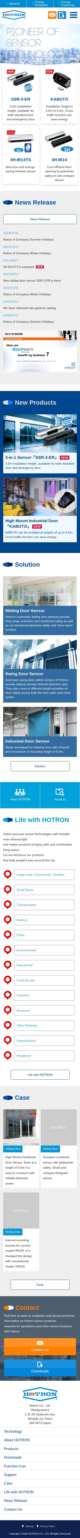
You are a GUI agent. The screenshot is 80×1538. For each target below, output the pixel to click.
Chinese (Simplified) (41, 4)
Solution (40, 766)
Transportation (26, 904)
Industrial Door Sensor (27, 741)
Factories (23, 995)
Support (10, 1475)
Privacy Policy (47, 1526)
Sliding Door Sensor (25, 610)
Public (21, 935)
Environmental (26, 950)
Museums (23, 1010)
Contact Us (40, 1350)
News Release (40, 219)
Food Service (26, 980)
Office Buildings (27, 1025)
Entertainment (26, 1040)
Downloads (40, 1371)
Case (40, 1284)
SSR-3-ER (20, 99)
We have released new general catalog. (30, 308)
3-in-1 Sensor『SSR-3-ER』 (32, 457)
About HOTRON (20, 799)
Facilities (40, 874)
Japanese (14, 3)
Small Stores (25, 890)
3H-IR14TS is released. (23, 267)
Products (59, 799)
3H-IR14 (59, 160)
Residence (24, 1055)
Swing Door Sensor (24, 674)
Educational (24, 965)
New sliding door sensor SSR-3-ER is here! (32, 280)
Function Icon (15, 1466)
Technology (13, 1431)
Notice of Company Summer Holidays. (29, 239)
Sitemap (29, 1526)
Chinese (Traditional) (68, 4)
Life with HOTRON (40, 1074)
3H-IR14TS (20, 160)
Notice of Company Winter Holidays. (27, 253)
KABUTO (59, 99)
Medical (22, 920)
